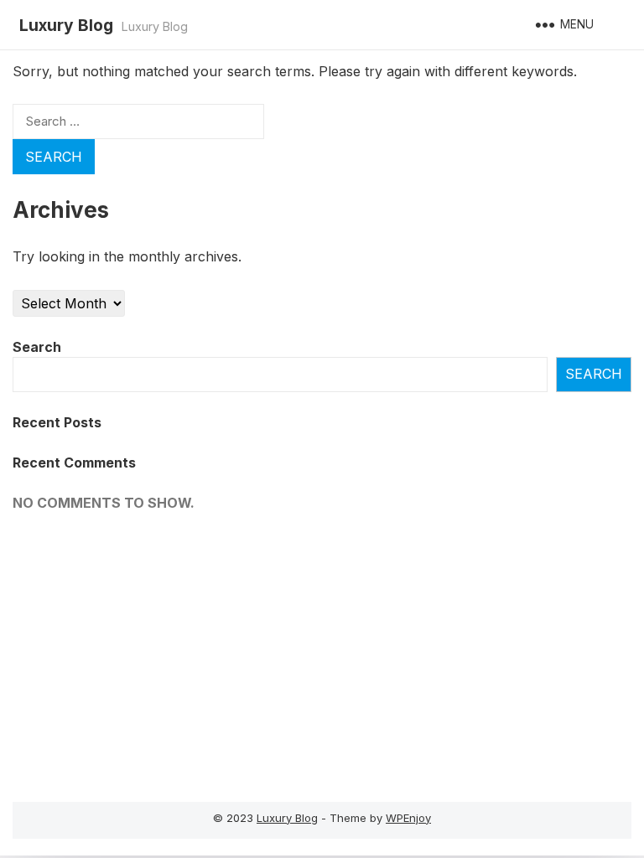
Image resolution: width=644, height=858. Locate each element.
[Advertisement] (153, 651)
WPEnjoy (408, 817)
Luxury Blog (66, 25)
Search (37, 347)
